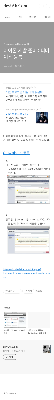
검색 (41, 6)
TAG (19, 17)
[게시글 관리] (18, 291)
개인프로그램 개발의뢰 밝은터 (24, 92)
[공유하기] (14, 291)
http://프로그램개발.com (18, 87)
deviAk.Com (15, 6)
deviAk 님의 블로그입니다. (14, 351)
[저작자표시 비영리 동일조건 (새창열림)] (38, 291)
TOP (48, 394)
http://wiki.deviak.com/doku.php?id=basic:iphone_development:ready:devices (27, 273)
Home (7, 17)
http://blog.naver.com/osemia (20, 109)
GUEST (48, 17)
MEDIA (32, 17)
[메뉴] (48, 6)
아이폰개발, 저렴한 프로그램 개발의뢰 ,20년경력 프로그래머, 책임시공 (26, 98)
